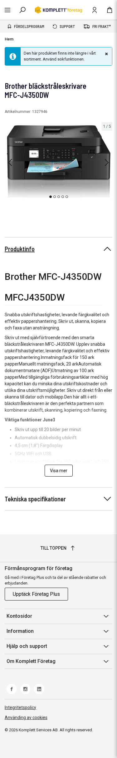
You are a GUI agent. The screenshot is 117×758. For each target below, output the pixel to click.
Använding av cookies (26, 717)
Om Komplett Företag (31, 661)
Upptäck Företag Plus (36, 594)
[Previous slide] (10, 162)
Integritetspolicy (20, 707)
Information (20, 631)
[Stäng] (106, 53)
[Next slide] (106, 162)
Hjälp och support (27, 646)
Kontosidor (19, 616)
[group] (58, 161)
